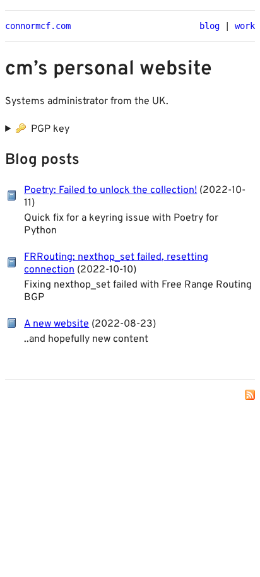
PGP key (48, 129)
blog (209, 26)
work (245, 26)
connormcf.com (38, 26)
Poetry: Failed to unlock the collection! (110, 190)
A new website (56, 324)
